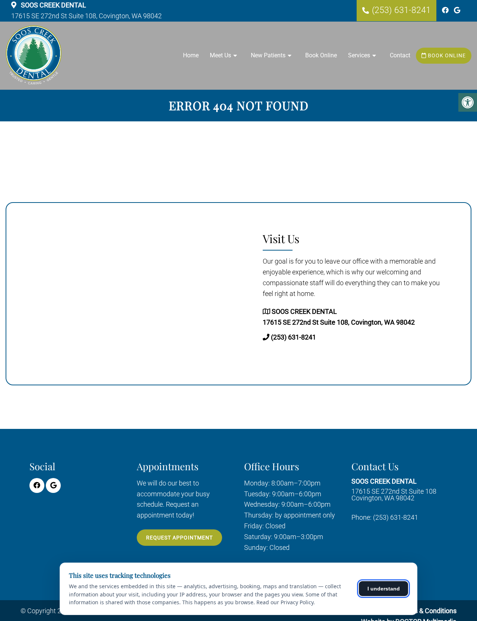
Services (359, 55)
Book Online (321, 55)
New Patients (268, 55)
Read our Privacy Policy (284, 602)
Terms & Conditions (428, 611)
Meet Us (220, 55)
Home (191, 55)
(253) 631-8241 (401, 10)
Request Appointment (179, 538)
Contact (400, 55)
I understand (383, 589)
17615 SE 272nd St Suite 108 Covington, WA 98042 (393, 489)
